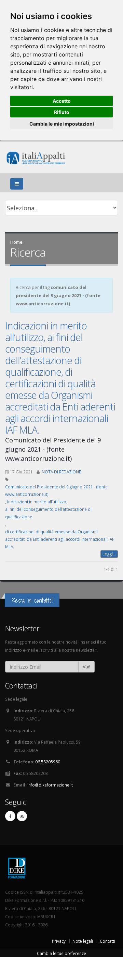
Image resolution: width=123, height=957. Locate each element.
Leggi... (109, 554)
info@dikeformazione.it (50, 785)
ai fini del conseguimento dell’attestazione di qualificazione (48, 512)
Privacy (59, 941)
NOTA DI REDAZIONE (61, 471)
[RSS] (22, 816)
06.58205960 (47, 761)
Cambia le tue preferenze (61, 953)
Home (16, 242)
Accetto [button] (62, 101)
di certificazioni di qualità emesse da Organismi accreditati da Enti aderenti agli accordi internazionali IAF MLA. (59, 539)
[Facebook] (10, 816)
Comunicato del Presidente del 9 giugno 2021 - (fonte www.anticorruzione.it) (56, 490)
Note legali (82, 941)
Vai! (86, 666)
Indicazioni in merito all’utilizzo (36, 501)
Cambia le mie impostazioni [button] (61, 124)
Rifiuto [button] (61, 112)
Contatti (107, 941)
